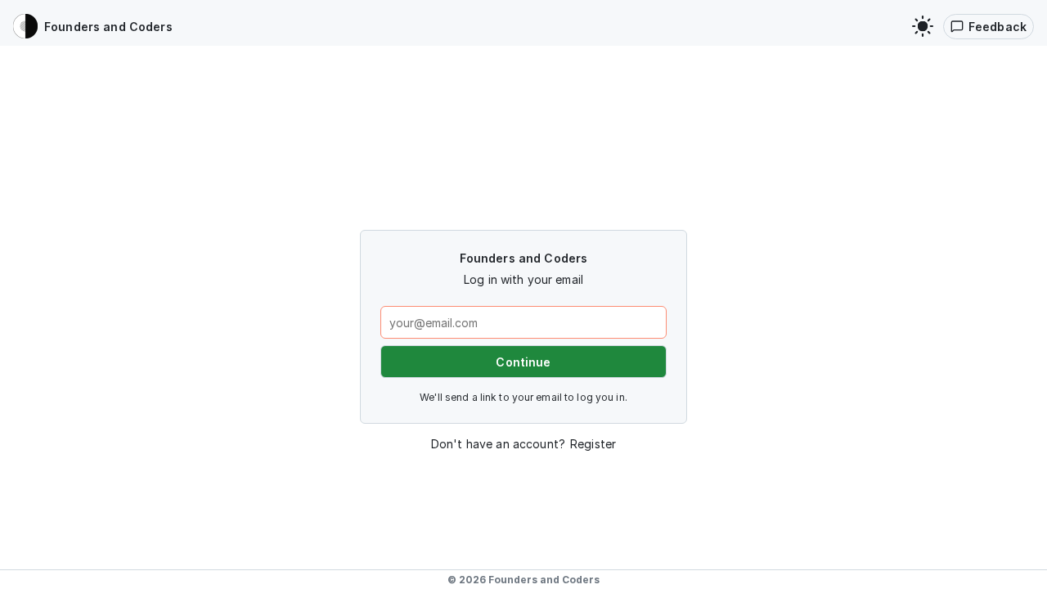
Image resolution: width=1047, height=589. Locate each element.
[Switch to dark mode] (922, 26)
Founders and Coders (544, 579)
